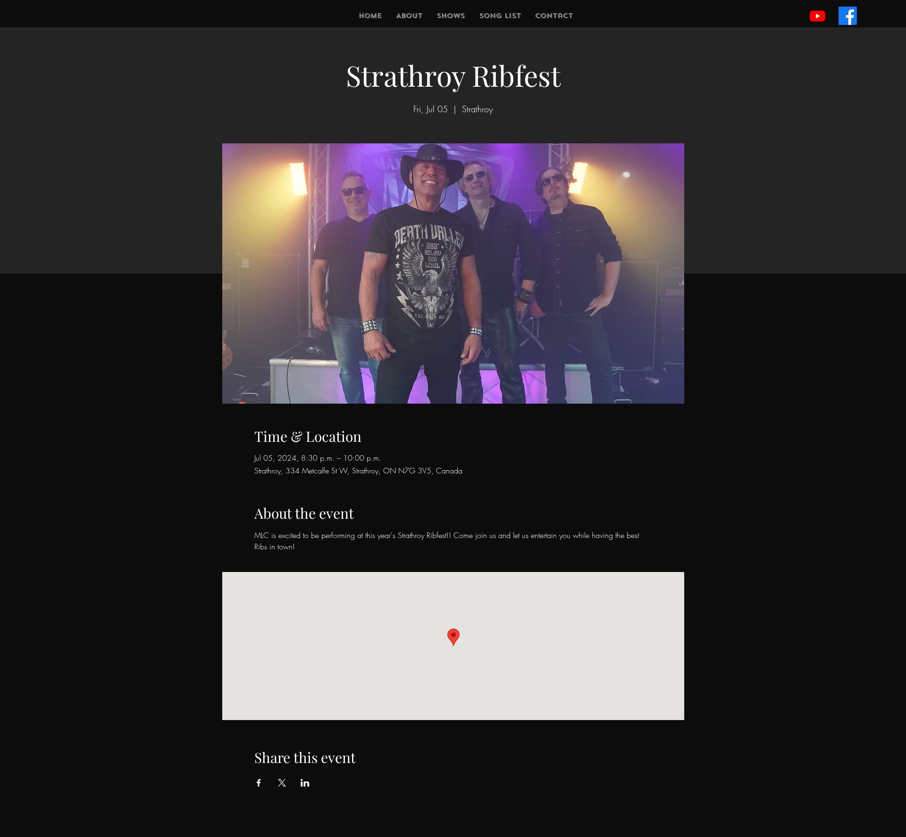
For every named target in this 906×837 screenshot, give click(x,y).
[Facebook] (848, 16)
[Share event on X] (281, 783)
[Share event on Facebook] (258, 783)
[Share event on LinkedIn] (305, 783)
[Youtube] (817, 16)
